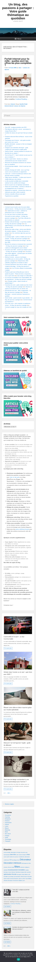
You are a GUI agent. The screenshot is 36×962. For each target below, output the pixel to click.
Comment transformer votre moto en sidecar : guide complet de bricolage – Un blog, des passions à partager (18, 266)
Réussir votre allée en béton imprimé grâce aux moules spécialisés (17, 708)
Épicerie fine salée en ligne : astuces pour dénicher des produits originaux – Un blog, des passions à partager (18, 231)
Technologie (8, 839)
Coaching (7, 817)
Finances (7, 820)
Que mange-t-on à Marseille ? (24, 275)
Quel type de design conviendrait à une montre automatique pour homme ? (16, 780)
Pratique (7, 835)
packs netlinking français (22, 529)
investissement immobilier (16, 870)
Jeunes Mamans (11, 872)
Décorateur (25, 859)
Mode (6, 832)
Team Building (28, 878)
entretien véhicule (7, 867)
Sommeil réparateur (14, 878)
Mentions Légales (9, 804)
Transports (7, 841)
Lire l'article (7, 906)
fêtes (17, 866)
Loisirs (6, 826)
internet (11, 106)
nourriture (29, 872)
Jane (20, 67)
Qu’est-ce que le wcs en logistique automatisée (17, 184)
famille (22, 104)
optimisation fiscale (10, 874)
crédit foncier (6, 860)
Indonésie (22, 867)
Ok (18, 959)
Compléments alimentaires (24, 856)
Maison (7, 828)
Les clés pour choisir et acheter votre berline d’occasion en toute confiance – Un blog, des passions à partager (16, 216)
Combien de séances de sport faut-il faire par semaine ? (22, 928)
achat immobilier (7, 852)
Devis (18, 860)
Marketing (7, 830)
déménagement (25, 863)
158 (8, 793)
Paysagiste (19, 874)
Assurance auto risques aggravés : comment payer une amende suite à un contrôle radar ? (18, 253)
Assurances (8, 815)
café (17, 854)
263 (8, 946)
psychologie (10, 876)
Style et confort (22, 878)
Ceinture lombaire (22, 854)
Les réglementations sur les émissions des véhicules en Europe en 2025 (18, 225)
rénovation (29, 876)
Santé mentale (7, 878)
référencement (24, 876)
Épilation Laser (22, 880)
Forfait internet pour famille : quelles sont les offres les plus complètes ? (18, 62)
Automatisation (7, 854)
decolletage (14, 860)
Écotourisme (15, 880)
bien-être (13, 854)
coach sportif (6, 856)
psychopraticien (17, 876)
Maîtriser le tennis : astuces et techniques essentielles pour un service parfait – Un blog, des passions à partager (17, 258)
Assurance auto (24, 852)
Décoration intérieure (12, 863)
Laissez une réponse (19, 106)
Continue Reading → (21, 99)
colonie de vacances (14, 856)
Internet (13, 104)
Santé (6, 837)
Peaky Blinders (25, 874)
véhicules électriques (8, 880)
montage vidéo (23, 872)
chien (28, 854)
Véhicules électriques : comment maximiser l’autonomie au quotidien (17, 294)
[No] (34, 956)
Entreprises (8, 819)
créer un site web (14, 477)
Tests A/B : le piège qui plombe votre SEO (15, 127)
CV (11, 860)
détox (29, 863)
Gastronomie (8, 822)
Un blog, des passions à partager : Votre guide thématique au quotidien (18, 11)
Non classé (8, 833)
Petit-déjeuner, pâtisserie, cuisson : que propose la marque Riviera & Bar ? (22, 912)
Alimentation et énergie (15, 852)
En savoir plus (8, 648)
